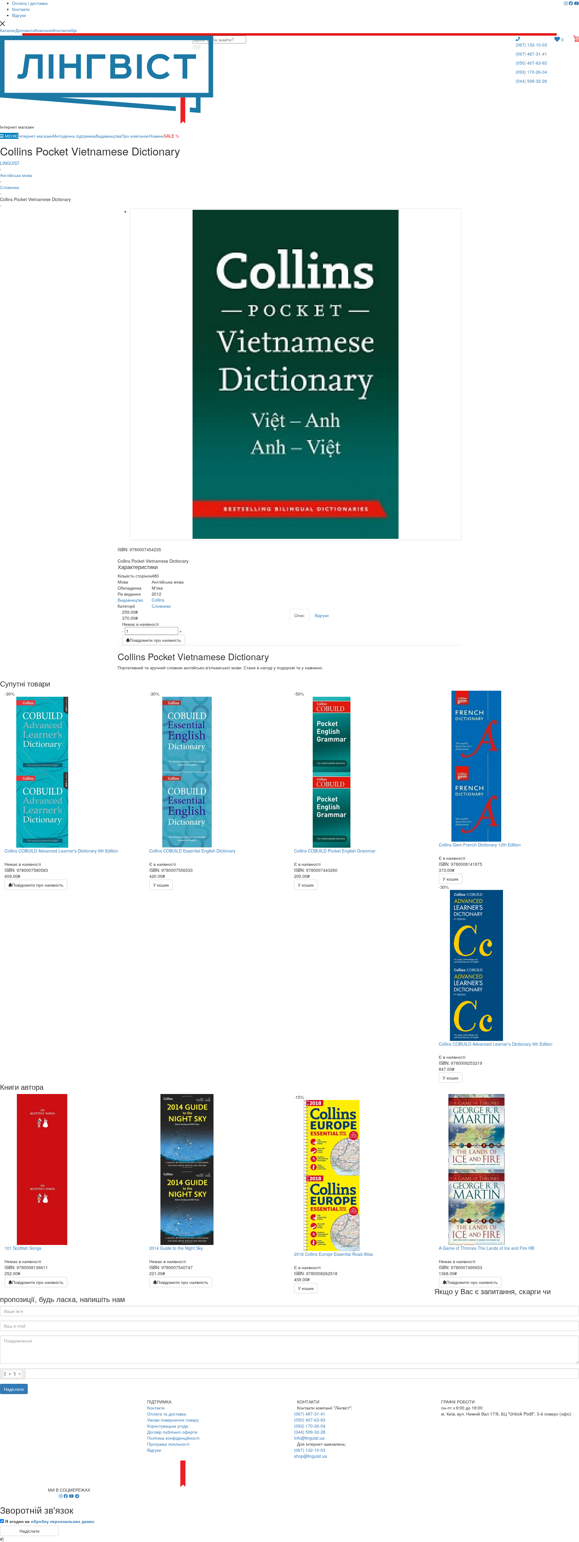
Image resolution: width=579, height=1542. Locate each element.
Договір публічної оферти (172, 1432)
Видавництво (130, 600)
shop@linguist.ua (310, 1456)
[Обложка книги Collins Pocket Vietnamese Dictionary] (295, 374)
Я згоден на (49, 1521)
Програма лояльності (168, 1444)
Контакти (156, 1408)
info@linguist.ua (309, 1438)
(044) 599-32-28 (531, 81)
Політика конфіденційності (173, 1438)
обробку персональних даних (62, 1521)
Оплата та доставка (166, 1414)
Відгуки (154, 1450)
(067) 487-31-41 (531, 54)
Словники (161, 606)
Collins (158, 600)
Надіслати (14, 1389)
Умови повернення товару (173, 1420)
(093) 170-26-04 (531, 72)
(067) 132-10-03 (531, 45)
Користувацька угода (167, 1426)
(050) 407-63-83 (531, 63)
